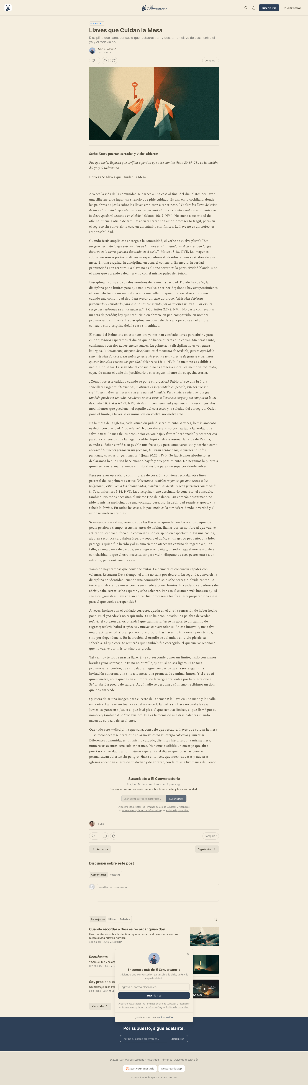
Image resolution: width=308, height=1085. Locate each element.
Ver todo (98, 1006)
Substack (135, 1077)
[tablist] (105, 874)
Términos (166, 1059)
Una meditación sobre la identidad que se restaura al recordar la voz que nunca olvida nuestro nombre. (133, 935)
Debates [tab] (125, 919)
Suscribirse (269, 8)
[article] (154, 938)
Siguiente (204, 849)
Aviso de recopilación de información (141, 1007)
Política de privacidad (177, 1007)
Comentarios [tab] (98, 874)
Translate (97, 23)
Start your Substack (141, 1068)
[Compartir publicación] (253, 7)
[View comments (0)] (105, 60)
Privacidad (153, 1059)
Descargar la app (171, 1068)
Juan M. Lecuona (107, 49)
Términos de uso (154, 1003)
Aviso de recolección (186, 1059)
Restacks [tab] (115, 874)
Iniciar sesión (293, 8)
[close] (188, 954)
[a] (204, 989)
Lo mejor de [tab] (98, 919)
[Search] (246, 7)
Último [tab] (112, 919)
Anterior (102, 849)
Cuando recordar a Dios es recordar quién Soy (127, 929)
